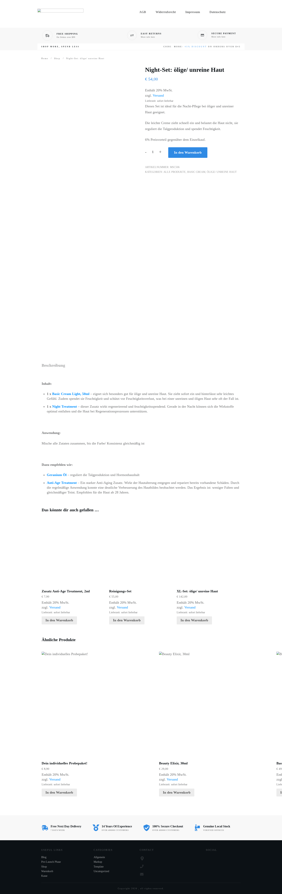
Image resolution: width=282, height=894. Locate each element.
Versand (158, 95)
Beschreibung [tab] (53, 365)
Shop (44, 866)
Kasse (44, 875)
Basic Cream (196, 172)
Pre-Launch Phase (51, 861)
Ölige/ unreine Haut (222, 172)
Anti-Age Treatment (62, 483)
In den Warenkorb (188, 152)
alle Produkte (174, 172)
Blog (43, 857)
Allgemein (99, 857)
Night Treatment (64, 406)
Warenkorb (47, 871)
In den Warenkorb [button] (59, 620)
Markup (98, 861)
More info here (148, 37)
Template (99, 866)
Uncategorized (101, 871)
